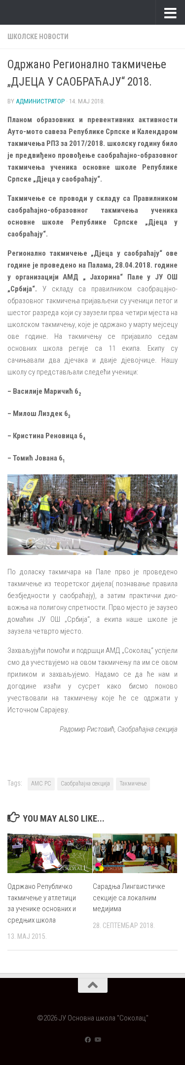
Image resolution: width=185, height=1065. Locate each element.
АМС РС (41, 783)
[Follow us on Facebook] (88, 1040)
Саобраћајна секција (85, 783)
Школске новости (38, 37)
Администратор (40, 101)
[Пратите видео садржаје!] (98, 1040)
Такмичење (133, 783)
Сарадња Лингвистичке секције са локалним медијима (129, 897)
